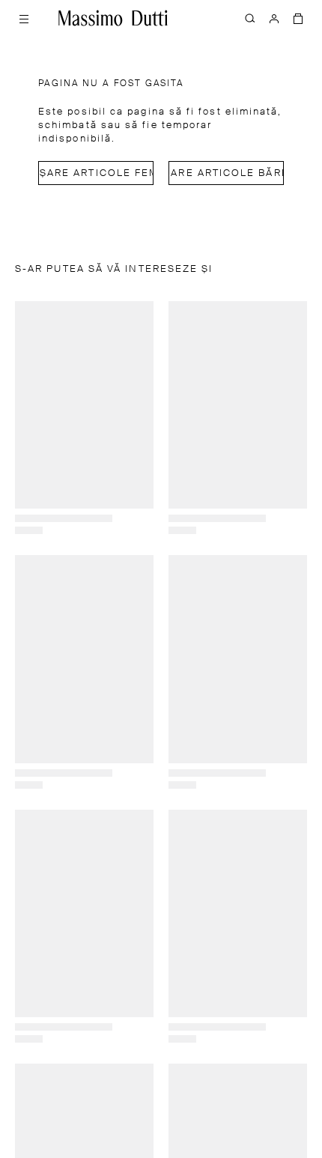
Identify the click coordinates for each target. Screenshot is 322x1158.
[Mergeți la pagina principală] (113, 18)
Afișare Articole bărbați (226, 173)
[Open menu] (24, 18)
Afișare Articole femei (96, 173)
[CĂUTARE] (250, 18)
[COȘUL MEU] (298, 18)
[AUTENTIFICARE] (274, 18)
